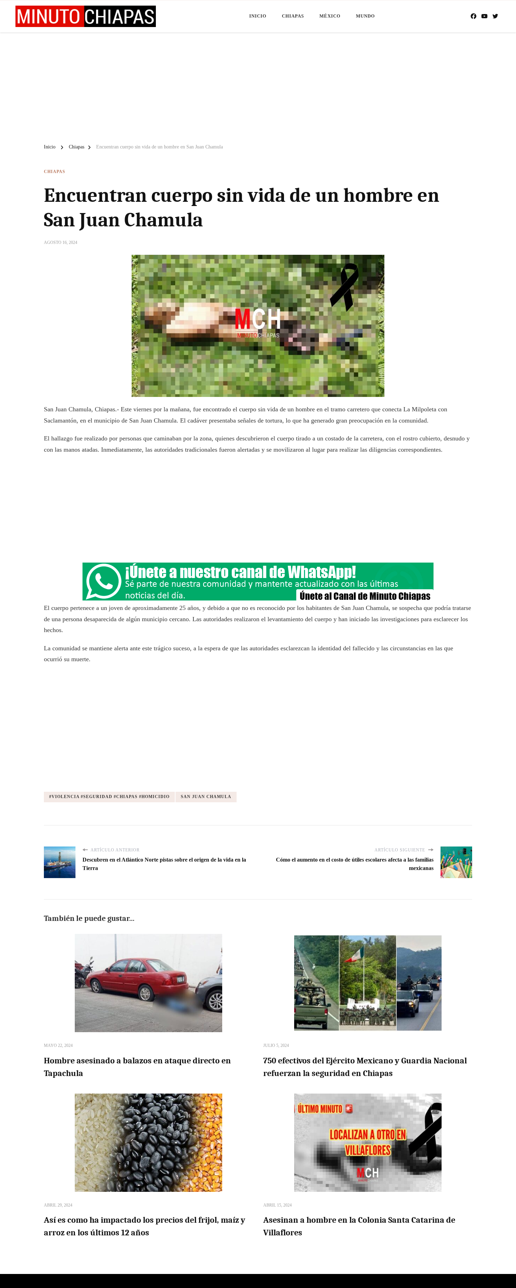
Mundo (365, 16)
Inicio (257, 16)
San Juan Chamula (206, 796)
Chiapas (293, 16)
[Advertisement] (258, 85)
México (329, 16)
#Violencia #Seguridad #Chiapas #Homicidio (109, 796)
